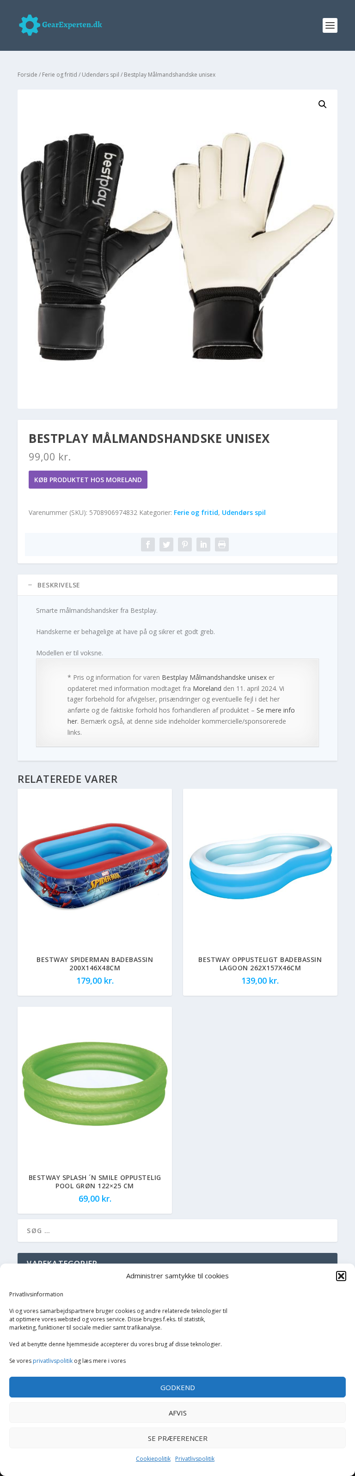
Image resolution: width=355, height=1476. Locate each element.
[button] (341, 1276)
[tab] (177, 585)
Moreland (207, 688)
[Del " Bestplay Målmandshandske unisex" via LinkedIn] (203, 544)
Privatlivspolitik (194, 1459)
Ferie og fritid (59, 75)
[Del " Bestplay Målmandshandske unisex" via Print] (222, 544)
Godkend (177, 1387)
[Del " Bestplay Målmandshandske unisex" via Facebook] (148, 544)
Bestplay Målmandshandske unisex (214, 677)
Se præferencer (178, 1438)
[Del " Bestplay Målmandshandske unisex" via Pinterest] (185, 544)
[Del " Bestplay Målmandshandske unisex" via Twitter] (166, 544)
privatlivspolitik (53, 1361)
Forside (27, 75)
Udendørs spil (100, 75)
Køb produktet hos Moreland (88, 479)
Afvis (178, 1412)
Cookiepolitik (153, 1459)
